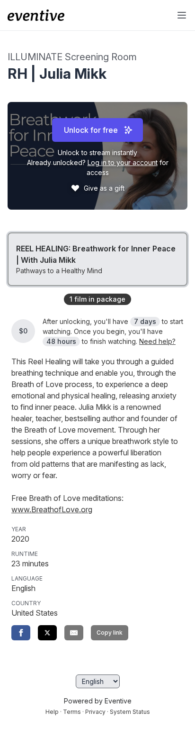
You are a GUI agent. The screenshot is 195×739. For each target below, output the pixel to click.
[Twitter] (47, 632)
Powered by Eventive (98, 701)
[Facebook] (20, 632)
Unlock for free (91, 130)
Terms (72, 711)
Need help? (157, 341)
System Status (130, 711)
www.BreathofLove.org (51, 509)
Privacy (95, 711)
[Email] (73, 632)
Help (52, 711)
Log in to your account (123, 162)
